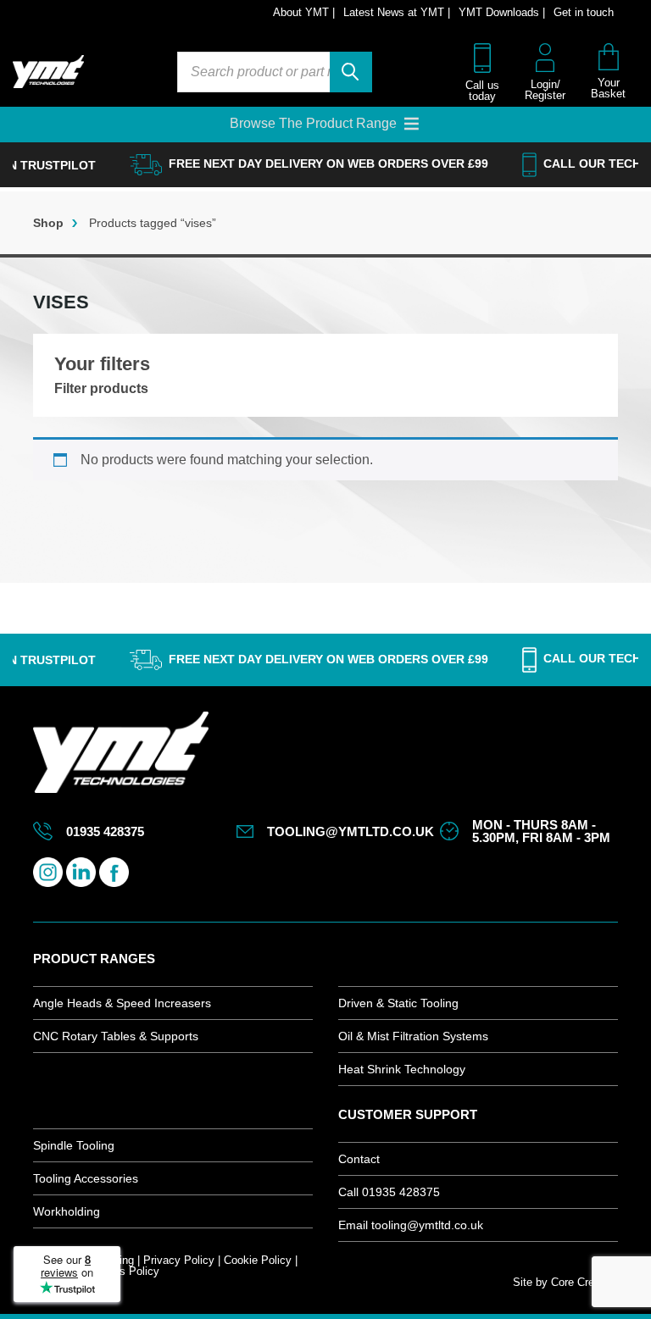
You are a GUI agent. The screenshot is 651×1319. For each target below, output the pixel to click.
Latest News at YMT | (396, 12)
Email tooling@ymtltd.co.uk (410, 1225)
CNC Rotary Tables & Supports (115, 1036)
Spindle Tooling (73, 1145)
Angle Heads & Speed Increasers (122, 1003)
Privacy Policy (178, 1260)
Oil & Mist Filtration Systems (413, 1036)
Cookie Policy (258, 1260)
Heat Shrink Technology (401, 1069)
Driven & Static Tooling (398, 1003)
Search (351, 72)
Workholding (66, 1211)
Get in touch (584, 12)
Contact (359, 1159)
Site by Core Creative (565, 1282)
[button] (313, 124)
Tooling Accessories (85, 1178)
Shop (48, 223)
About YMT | (304, 12)
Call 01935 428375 (389, 1192)
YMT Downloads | (502, 12)
